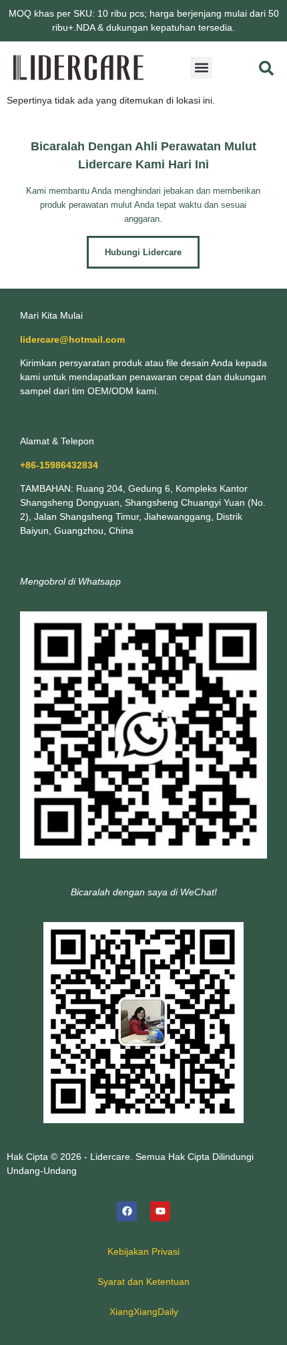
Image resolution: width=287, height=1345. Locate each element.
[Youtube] (160, 1211)
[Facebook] (127, 1211)
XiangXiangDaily (143, 1311)
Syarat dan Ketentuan (143, 1281)
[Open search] (266, 68)
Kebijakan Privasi (143, 1251)
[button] (201, 68)
